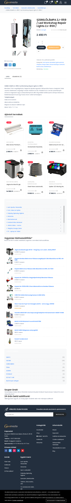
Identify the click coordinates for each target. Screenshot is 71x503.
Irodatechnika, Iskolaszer (15, 222)
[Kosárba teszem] (21, 150)
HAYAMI (8, 360)
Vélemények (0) (17, 76)
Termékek (16, 8)
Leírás (8, 76)
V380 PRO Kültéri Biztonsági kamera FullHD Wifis (30, 295)
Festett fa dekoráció (21, 339)
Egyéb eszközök (60, 62)
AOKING (8, 371)
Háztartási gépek (12, 182)
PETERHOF (9, 374)
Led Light (43, 30)
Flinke (8, 367)
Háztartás (10, 142)
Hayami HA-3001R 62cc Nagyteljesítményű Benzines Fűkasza (34, 277)
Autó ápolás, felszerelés (49, 62)
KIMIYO (8, 357)
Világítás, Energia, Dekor (43, 64)
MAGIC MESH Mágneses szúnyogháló (26, 330)
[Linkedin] (18, 450)
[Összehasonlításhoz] (38, 51)
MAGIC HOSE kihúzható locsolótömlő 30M (28, 321)
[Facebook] (6, 450)
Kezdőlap (7, 8)
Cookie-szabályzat (17, 500)
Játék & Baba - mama (14, 225)
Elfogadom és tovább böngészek (56, 500)
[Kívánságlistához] (63, 47)
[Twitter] (10, 450)
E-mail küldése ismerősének (13, 68)
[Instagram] (14, 450)
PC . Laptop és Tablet (14, 231)
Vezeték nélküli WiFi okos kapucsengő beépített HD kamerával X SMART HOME (39, 313)
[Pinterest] (22, 450)
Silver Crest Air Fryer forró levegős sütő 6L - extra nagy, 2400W (34, 304)
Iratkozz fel (60, 414)
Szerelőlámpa (42, 8)
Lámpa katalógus (54, 64)
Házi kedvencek (12, 219)
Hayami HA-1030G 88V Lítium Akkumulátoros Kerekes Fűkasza (34, 286)
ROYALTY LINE (10, 377)
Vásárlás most (54, 47)
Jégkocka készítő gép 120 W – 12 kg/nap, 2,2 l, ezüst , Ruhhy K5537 (35, 250)
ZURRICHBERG (10, 364)
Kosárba (41, 47)
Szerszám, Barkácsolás (28, 8)
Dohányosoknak (54, 142)
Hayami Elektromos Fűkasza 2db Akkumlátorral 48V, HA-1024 (34, 269)
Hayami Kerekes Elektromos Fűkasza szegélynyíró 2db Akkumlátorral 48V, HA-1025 (39, 259)
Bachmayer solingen (12, 381)
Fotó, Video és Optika (14, 210)
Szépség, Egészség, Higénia (16, 213)
